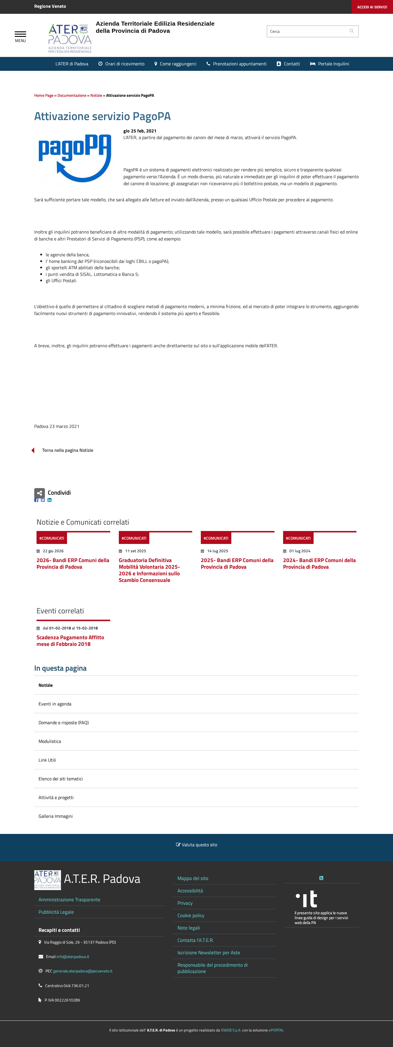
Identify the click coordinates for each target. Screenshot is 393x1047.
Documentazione (72, 95)
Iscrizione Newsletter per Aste (209, 952)
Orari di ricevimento (124, 63)
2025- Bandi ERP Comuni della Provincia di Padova (237, 563)
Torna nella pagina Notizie (67, 450)
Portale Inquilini (333, 63)
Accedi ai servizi (372, 7)
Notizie (96, 95)
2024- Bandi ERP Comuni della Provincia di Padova (319, 563)
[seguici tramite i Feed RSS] (321, 876)
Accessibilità (190, 890)
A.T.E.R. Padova (102, 878)
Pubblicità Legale (56, 912)
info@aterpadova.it (72, 956)
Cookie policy (191, 915)
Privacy (185, 903)
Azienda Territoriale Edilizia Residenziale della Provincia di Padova (155, 27)
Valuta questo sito (199, 844)
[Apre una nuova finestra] (36, 500)
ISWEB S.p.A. (231, 1030)
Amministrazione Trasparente (69, 899)
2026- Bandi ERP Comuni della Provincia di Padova (73, 563)
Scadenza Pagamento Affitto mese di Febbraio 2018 (70, 640)
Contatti (292, 63)
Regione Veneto (50, 6)
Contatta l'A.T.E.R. (196, 940)
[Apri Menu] (20, 35)
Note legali (189, 928)
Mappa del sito (193, 878)
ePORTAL (276, 1030)
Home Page (44, 95)
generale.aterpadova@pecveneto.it (82, 971)
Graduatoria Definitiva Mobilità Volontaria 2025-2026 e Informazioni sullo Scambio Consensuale (149, 570)
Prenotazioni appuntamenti (240, 63)
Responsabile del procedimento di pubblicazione (213, 968)
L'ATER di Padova (72, 63)
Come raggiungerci (178, 63)
